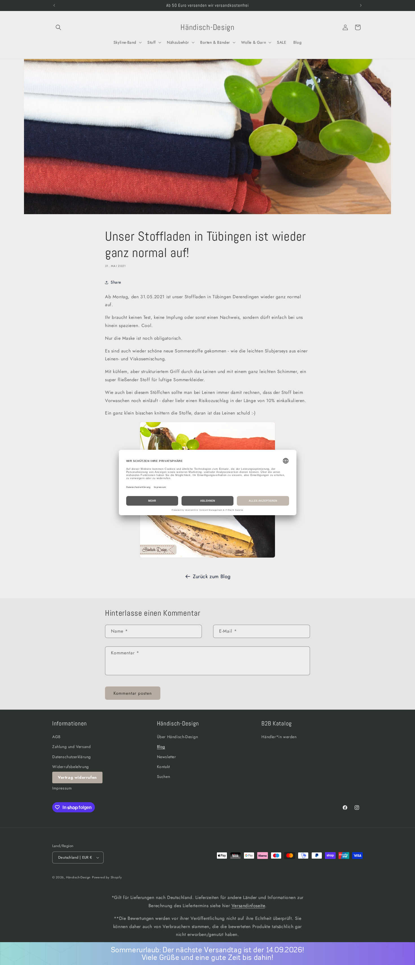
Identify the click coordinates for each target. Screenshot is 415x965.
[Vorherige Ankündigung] (54, 5)
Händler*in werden (278, 737)
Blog (161, 747)
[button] (58, 27)
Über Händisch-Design (177, 737)
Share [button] (116, 282)
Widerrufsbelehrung (70, 766)
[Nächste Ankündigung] (361, 5)
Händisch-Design (78, 877)
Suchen (163, 776)
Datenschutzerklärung (71, 757)
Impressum (62, 788)
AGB (56, 737)
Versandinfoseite (248, 905)
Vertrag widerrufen (77, 777)
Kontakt (163, 766)
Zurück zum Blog (212, 576)
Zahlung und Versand (71, 747)
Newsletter (166, 757)
